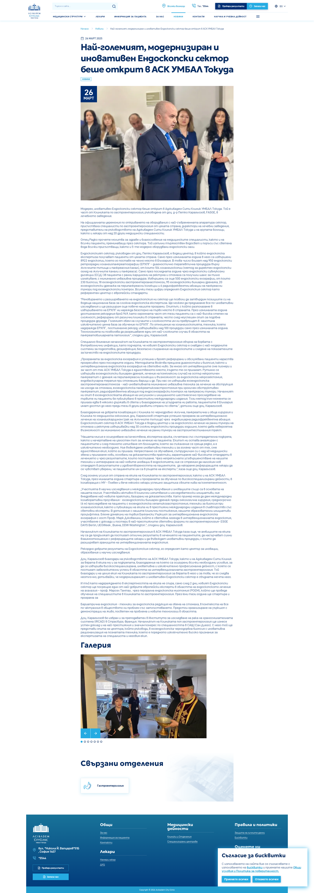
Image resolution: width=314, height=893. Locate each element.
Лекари (100, 16)
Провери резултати (52, 868)
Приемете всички (236, 879)
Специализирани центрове (182, 841)
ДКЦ (102, 864)
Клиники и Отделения (179, 836)
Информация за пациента (130, 16)
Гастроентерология (110, 785)
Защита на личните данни (250, 832)
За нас (160, 16)
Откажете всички (266, 879)
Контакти (199, 16)
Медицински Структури (68, 16)
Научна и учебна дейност (230, 16)
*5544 (202, 6)
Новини (178, 16)
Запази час (53, 876)
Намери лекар (108, 859)
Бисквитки (241, 837)
